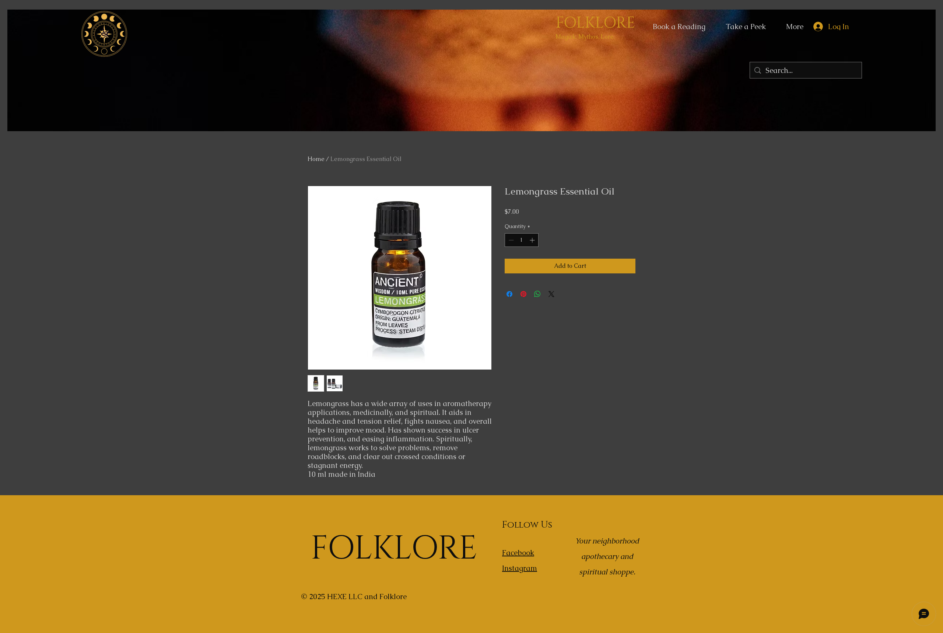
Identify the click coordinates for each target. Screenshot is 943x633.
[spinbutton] (521, 240)
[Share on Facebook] (509, 294)
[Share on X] (551, 294)
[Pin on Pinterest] (523, 294)
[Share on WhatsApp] (537, 294)
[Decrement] (510, 240)
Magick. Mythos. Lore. (585, 37)
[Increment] (532, 240)
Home (316, 159)
